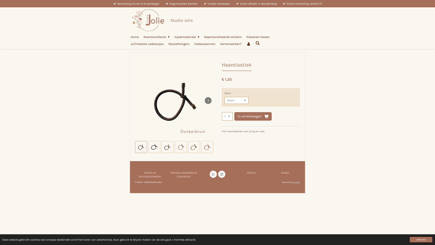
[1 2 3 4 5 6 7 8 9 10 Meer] (227, 116)
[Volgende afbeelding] (208, 100)
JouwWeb (296, 182)
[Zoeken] (257, 43)
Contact (285, 172)
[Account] (248, 43)
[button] (141, 147)
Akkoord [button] (421, 239)
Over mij (251, 172)
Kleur (227, 93)
